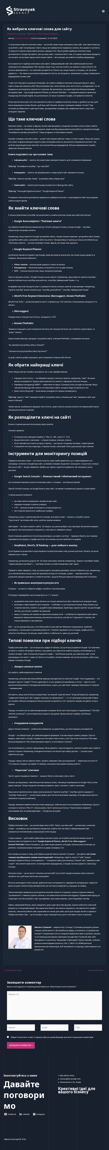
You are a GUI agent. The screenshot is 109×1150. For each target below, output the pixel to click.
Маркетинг (32, 34)
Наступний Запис (97, 970)
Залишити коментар (16, 34)
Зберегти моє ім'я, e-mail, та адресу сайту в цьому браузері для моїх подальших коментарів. (52, 1037)
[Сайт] (88, 1028)
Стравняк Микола (22, 38)
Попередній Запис (12, 970)
